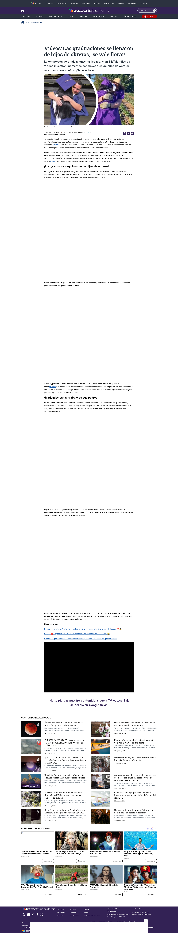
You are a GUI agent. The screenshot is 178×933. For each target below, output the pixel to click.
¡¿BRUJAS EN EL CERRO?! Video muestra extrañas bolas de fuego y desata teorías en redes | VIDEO (65, 760)
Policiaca (113, 16)
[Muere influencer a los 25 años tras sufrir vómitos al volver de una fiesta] (100, 746)
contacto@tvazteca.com (140, 912)
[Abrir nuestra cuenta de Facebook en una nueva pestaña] (37, 914)
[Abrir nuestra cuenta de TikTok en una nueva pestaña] (32, 914)
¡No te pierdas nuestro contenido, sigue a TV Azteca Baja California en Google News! (89, 703)
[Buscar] (154, 10)
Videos (121, 3)
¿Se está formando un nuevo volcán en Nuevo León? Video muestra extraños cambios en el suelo (63, 795)
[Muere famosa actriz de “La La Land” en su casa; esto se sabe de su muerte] (100, 729)
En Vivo (150, 16)
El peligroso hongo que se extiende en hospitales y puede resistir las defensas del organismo (135, 795)
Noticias (97, 3)
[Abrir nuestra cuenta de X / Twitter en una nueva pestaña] (24, 914)
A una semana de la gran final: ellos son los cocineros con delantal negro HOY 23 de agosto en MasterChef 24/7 (134, 778)
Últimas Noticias (130, 16)
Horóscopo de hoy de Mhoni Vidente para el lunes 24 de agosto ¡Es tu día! (135, 758)
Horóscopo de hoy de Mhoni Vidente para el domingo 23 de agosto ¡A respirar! (135, 811)
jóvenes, (52, 386)
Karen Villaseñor (59, 134)
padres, (53, 161)
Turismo (39, 16)
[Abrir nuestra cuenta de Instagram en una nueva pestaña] (28, 914)
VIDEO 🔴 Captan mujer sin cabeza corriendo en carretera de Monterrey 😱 (77, 634)
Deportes (86, 3)
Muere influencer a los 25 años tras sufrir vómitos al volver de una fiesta (134, 741)
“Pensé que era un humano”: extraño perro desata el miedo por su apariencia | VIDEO (64, 811)
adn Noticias (109, 3)
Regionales (132, 3)
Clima (71, 16)
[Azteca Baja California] (89, 11)
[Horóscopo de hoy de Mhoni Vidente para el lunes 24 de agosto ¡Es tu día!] (100, 764)
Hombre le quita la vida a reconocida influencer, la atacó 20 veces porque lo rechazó (80, 638)
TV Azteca (49, 3)
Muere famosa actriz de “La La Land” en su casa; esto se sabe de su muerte (134, 724)
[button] (146, 920)
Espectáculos (98, 16)
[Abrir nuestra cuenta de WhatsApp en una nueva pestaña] (41, 914)
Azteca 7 (74, 3)
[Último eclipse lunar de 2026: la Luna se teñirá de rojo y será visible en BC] (31, 729)
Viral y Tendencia (55, 16)
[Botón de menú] (22, 10)
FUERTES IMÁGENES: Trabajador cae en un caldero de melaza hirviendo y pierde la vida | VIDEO (64, 743)
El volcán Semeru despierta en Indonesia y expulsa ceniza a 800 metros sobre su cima (65, 776)
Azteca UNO (62, 3)
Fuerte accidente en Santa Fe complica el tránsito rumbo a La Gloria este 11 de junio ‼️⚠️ (83, 629)
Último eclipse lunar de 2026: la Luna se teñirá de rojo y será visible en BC (63, 724)
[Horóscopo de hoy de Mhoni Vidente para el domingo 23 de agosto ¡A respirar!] (100, 816)
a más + (144, 3)
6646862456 (136, 914)
